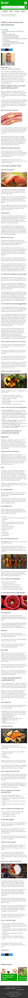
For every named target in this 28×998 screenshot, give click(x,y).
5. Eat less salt (5, 40)
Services (17, 11)
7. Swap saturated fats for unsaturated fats (13, 43)
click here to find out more (11, 647)
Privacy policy (18, 994)
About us (8, 987)
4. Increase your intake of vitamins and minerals (14, 38)
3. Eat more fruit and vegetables (10, 37)
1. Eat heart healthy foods (8, 34)
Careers (19, 987)
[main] (14, 499)
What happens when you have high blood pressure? (12, 31)
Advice (23, 11)
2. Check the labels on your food (10, 35)
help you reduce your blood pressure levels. (12, 494)
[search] (14, 7)
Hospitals (5, 11)
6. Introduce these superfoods (10, 41)
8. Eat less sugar (6, 44)
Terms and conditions (10, 994)
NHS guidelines (4, 541)
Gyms (11, 11)
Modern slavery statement (14, 992)
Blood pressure (5, 950)
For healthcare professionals (9, 988)
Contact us (14, 987)
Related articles (6, 46)
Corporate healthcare (20, 989)
